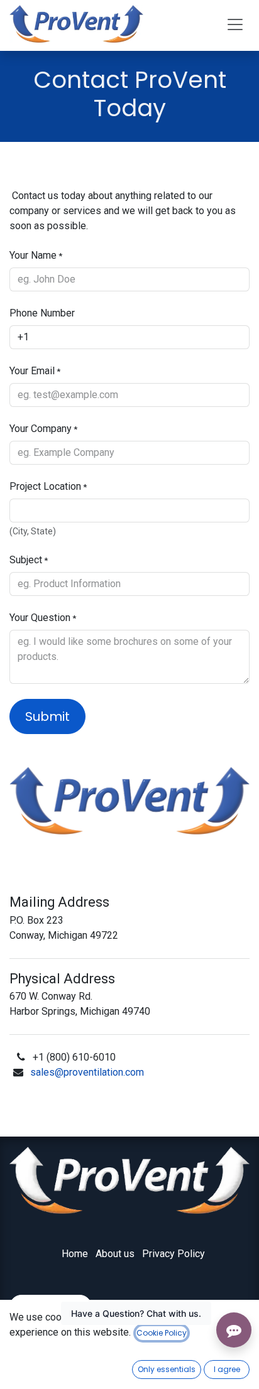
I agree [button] (227, 1369)
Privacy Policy (173, 1254)
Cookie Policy (161, 1332)
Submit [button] (47, 716)
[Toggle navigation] (235, 24)
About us (115, 1254)
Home (75, 1254)
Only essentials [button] (167, 1369)
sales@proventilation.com (87, 1072)
